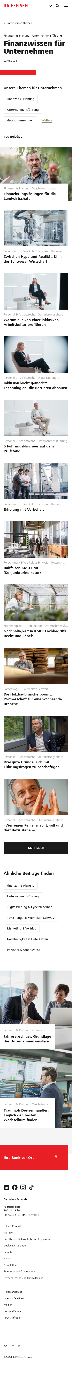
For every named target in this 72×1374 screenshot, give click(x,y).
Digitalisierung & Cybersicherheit (29, 907)
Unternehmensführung (23, 109)
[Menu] (66, 5)
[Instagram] (23, 1187)
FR (12, 1346)
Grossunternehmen (20, 120)
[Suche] (57, 5)
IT (19, 1346)
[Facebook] (15, 1187)
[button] (53, 120)
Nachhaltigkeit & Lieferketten (27, 939)
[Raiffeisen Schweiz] (15, 5)
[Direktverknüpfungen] (50, 5)
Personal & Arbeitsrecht (23, 950)
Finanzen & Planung (21, 99)
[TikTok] (31, 1187)
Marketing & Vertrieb (21, 928)
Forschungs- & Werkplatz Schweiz (31, 918)
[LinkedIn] (6, 1187)
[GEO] (56, 1157)
